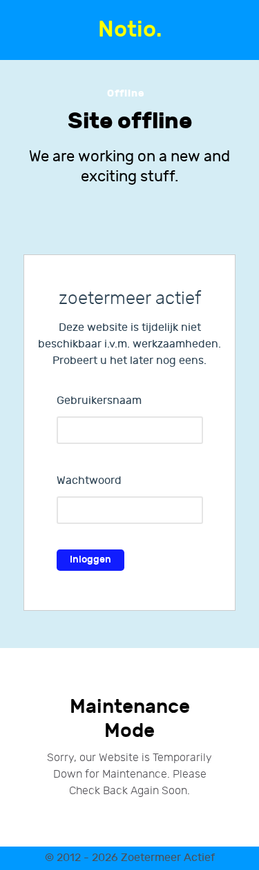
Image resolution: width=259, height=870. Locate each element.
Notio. (130, 30)
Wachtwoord (89, 480)
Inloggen (90, 559)
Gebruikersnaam (99, 400)
